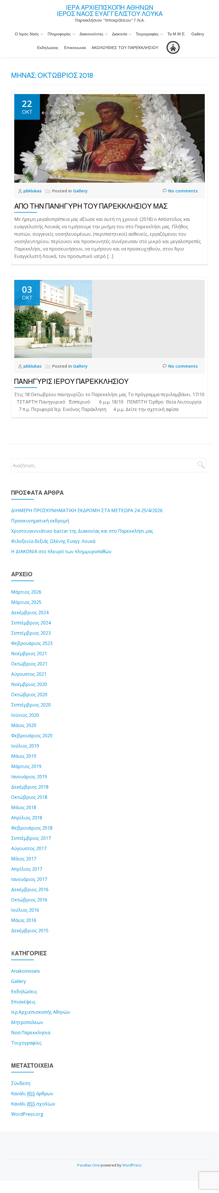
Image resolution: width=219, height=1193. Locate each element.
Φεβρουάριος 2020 (31, 735)
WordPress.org (27, 1114)
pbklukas (33, 191)
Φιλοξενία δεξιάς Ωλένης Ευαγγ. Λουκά (53, 541)
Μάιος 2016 (23, 920)
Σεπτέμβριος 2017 (31, 838)
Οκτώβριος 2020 (29, 694)
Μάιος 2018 (23, 807)
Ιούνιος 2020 (25, 715)
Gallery (197, 34)
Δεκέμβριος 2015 (29, 930)
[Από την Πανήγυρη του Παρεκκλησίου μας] (109, 138)
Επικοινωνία (75, 47)
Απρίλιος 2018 (26, 818)
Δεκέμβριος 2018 (29, 787)
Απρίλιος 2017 (26, 869)
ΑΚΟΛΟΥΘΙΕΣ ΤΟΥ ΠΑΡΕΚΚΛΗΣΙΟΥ (125, 47)
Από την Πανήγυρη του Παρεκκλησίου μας (90, 206)
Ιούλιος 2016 (25, 910)
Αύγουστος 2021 (28, 674)
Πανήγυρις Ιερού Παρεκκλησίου (71, 381)
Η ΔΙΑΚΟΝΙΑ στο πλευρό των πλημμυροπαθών (61, 551)
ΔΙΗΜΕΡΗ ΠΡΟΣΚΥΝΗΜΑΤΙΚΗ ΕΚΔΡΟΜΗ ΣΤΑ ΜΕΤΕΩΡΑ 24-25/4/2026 (87, 510)
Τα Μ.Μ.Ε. (176, 34)
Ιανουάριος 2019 (29, 776)
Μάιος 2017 (23, 859)
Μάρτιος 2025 (26, 602)
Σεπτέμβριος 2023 (31, 633)
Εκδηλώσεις (47, 47)
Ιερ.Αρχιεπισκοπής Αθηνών (40, 1012)
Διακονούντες (92, 34)
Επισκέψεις (23, 1002)
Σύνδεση (20, 1083)
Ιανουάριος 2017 (29, 879)
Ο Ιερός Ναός (27, 34)
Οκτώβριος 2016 (29, 900)
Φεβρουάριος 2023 (31, 643)
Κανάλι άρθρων (32, 1093)
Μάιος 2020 (23, 725)
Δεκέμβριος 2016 (29, 889)
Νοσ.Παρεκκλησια (30, 1032)
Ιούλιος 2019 (25, 746)
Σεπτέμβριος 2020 (31, 705)
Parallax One (89, 1165)
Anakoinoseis (25, 971)
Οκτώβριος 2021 (29, 664)
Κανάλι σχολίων (33, 1104)
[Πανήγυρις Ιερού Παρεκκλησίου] (53, 318)
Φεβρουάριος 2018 (31, 828)
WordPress (132, 1165)
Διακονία (119, 34)
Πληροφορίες (59, 34)
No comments (183, 191)
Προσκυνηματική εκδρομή (40, 521)
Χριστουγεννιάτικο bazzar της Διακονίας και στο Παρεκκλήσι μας (82, 531)
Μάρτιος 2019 (26, 766)
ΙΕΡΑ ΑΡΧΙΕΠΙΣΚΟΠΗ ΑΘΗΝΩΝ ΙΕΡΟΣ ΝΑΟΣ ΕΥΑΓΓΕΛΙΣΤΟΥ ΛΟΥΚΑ (110, 10)
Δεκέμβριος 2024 (29, 612)
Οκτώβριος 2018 (29, 797)
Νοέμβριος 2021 (29, 653)
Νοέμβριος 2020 (29, 684)
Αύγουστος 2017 (28, 848)
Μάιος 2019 (23, 756)
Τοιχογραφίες (147, 34)
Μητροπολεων (27, 1022)
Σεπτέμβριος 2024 (31, 623)
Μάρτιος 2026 (26, 592)
